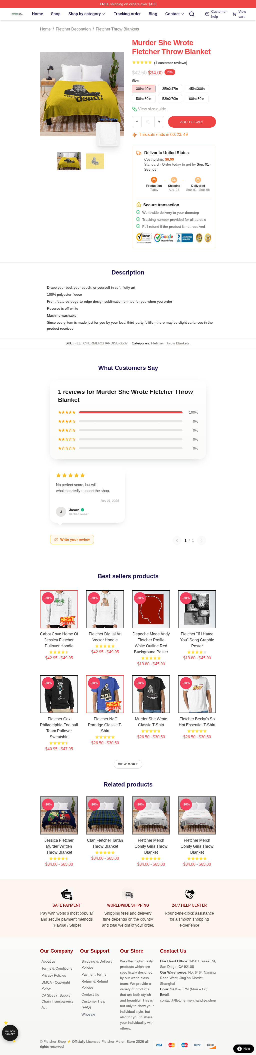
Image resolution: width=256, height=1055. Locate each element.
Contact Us (90, 994)
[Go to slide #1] (69, 161)
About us (49, 961)
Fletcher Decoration (73, 29)
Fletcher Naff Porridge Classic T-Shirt (105, 725)
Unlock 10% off (10, 1033)
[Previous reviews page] (177, 540)
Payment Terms (94, 974)
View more (128, 764)
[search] (192, 14)
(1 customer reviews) (170, 63)
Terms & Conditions (57, 968)
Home (45, 29)
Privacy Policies (54, 975)
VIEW (59, 623)
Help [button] (247, 1049)
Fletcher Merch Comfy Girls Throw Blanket (151, 846)
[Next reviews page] (201, 540)
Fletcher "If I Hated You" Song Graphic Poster (197, 640)
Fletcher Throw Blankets (117, 29)
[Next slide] (116, 94)
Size (135, 81)
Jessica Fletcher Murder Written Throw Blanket (59, 846)
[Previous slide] (47, 94)
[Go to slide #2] (95, 161)
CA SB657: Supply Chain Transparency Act (58, 1001)
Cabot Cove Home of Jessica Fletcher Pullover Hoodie (59, 640)
